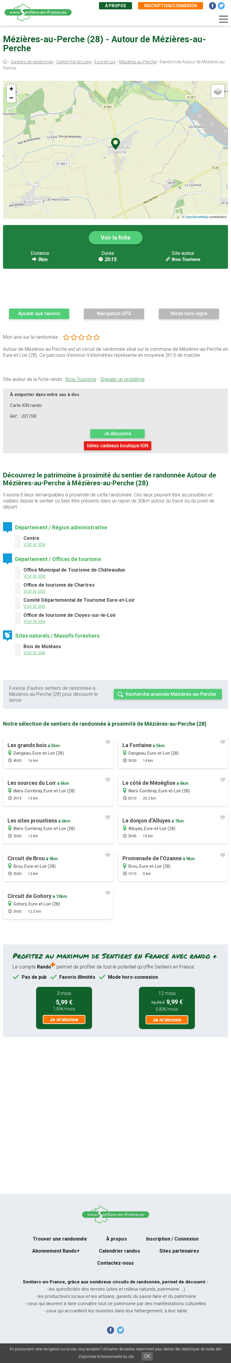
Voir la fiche (116, 237)
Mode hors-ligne (189, 313)
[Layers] (217, 91)
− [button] (11, 98)
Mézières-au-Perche (137, 61)
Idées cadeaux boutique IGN (117, 446)
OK (147, 1356)
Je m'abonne (64, 1019)
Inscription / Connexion (172, 1239)
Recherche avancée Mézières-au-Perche (171, 694)
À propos (115, 5)
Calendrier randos (119, 1251)
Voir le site (34, 544)
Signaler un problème (122, 379)
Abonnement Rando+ (56, 1251)
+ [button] (11, 89)
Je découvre (117, 433)
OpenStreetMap (196, 216)
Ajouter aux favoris (39, 313)
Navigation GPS (114, 313)
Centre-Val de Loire (73, 61)
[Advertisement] (115, 288)
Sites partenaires (179, 1251)
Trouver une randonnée (60, 1239)
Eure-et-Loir (105, 61)
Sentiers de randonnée (32, 61)
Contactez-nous (115, 1263)
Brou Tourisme (186, 259)
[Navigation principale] (223, 19)
